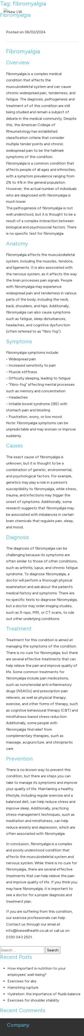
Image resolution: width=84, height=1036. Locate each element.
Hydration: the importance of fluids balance (43, 994)
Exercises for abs (21, 981)
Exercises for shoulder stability (33, 1000)
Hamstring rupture (22, 987)
